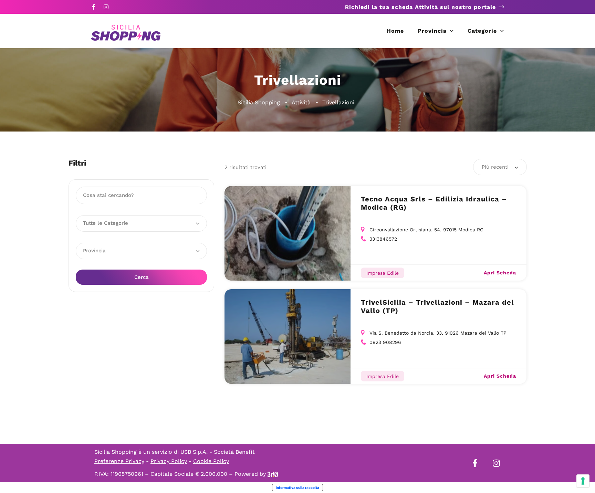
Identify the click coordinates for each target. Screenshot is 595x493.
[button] (141, 223)
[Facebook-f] (93, 7)
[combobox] (500, 167)
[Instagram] (106, 7)
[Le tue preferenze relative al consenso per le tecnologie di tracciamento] (582, 480)
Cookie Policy (211, 461)
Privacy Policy (168, 461)
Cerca (141, 277)
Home (395, 31)
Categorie (482, 31)
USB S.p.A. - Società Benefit (217, 452)
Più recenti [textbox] (495, 167)
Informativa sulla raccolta (297, 487)
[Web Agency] (273, 474)
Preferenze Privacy (119, 461)
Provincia (432, 31)
